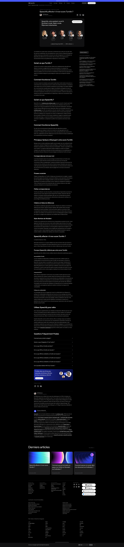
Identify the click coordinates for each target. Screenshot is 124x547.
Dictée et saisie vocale (31, 502)
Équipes (52, 485)
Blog (63, 486)
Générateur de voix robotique (67, 506)
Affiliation (64, 489)
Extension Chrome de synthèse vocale (34, 510)
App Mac (29, 486)
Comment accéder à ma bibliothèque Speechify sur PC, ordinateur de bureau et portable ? (86, 85)
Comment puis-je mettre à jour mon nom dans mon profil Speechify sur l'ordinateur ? (87, 64)
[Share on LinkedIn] (83, 15)
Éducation (52, 486)
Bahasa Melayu (30, 537)
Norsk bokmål (82, 526)
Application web (30, 489)
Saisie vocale (57, 23)
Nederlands (81, 523)
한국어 (64, 526)
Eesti (29, 534)
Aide (63, 490)
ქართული (47, 532)
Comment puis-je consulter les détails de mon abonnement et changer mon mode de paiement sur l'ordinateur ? (87, 70)
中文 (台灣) (81, 521)
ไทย (80, 529)
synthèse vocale (37, 110)
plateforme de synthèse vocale (48, 103)
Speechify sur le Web (35, 5)
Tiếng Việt (46, 531)
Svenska (64, 529)
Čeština (46, 523)
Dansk (63, 523)
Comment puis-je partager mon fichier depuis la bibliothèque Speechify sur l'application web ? (87, 58)
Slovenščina (81, 532)
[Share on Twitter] (80, 15)
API (64, 3)
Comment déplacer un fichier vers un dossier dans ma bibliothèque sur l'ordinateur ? (87, 62)
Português (81, 531)
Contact (64, 485)
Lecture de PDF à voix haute (32, 512)
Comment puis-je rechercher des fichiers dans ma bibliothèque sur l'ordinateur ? (86, 80)
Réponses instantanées (49, 25)
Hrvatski (46, 534)
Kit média (64, 494)
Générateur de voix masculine (67, 505)
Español (29, 529)
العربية (29, 521)
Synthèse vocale (47, 23)
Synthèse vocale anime (31, 508)
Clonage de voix (42, 486)
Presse (64, 493)
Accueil (29, 5)
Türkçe (29, 531)
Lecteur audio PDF (31, 509)
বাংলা (63, 535)
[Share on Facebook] (77, 15)
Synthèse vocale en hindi (66, 510)
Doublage (41, 485)
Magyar (46, 521)
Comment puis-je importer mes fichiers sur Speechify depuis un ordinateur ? (87, 82)
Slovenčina (64, 532)
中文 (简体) (64, 521)
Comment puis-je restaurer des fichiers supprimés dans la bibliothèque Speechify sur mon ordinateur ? (87, 76)
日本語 (46, 526)
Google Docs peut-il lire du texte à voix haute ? (69, 509)
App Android (30, 485)
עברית (29, 535)
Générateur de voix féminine (32, 505)
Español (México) (48, 529)
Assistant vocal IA (65, 502)
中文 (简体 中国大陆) (31, 523)
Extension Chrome (31, 490)
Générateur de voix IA (66, 512)
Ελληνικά (64, 534)
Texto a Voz (30, 513)
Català (81, 535)
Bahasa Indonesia (48, 535)
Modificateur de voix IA (66, 508)
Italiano (29, 526)
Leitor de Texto (65, 513)
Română (64, 531)
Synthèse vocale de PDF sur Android (33, 504)
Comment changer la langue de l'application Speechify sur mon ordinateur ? (87, 67)
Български (29, 532)
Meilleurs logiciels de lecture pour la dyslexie (35, 506)
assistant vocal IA (58, 21)
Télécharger (60, 3)
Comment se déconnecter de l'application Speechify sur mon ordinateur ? (86, 73)
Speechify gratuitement (45, 327)
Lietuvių (81, 534)
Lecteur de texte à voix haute (67, 504)
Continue (90, 544)
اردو (46, 537)
